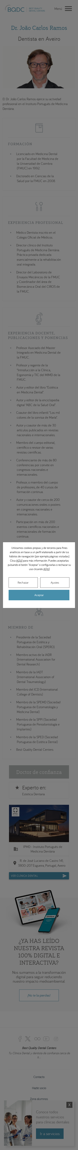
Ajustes (55, 582)
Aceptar (39, 595)
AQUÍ (19, 560)
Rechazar (23, 582)
